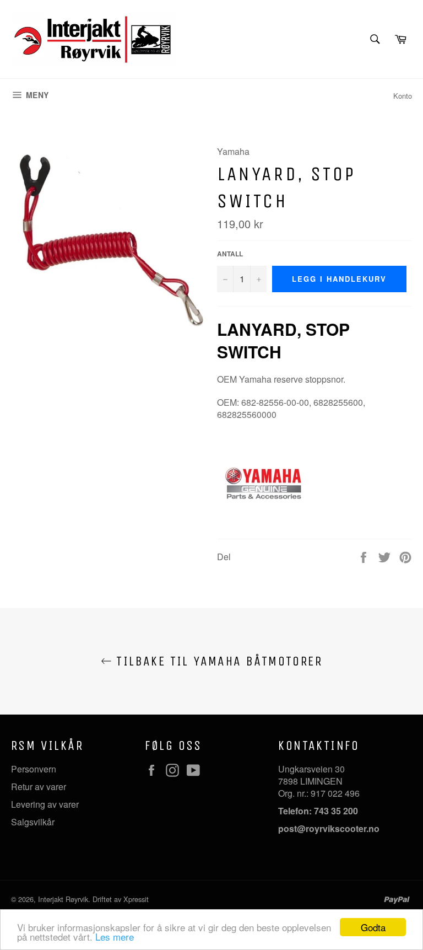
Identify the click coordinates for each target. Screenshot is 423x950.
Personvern (33, 769)
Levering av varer (45, 804)
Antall (230, 254)
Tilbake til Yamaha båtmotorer (217, 661)
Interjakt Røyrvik (63, 899)
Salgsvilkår (33, 821)
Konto (402, 95)
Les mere (114, 936)
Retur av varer (38, 786)
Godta (373, 927)
